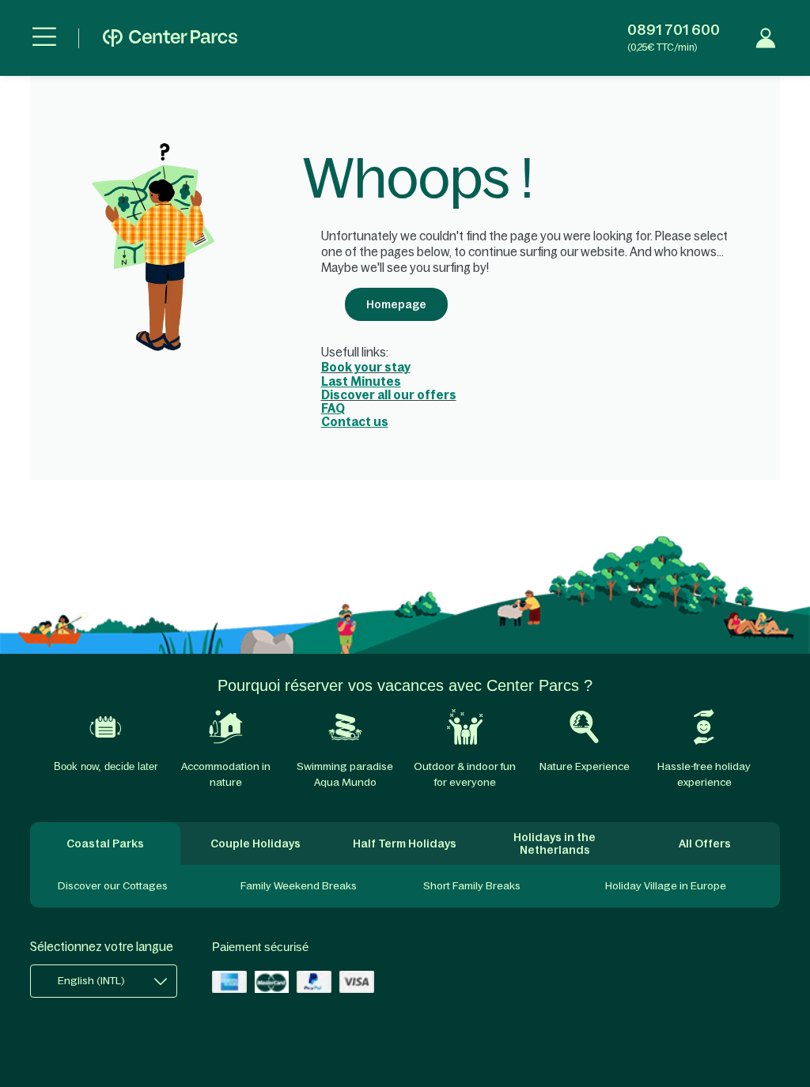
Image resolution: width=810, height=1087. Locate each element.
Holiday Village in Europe (665, 886)
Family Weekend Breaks (298, 886)
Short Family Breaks (471, 886)
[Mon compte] (765, 38)
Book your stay (366, 367)
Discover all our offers (388, 395)
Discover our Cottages (113, 886)
